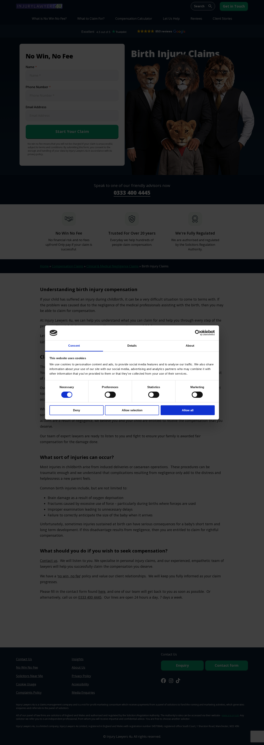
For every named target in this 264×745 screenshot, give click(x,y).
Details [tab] (132, 345)
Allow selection (132, 410)
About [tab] (190, 345)
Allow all (187, 410)
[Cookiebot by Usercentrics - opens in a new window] (198, 333)
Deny (76, 410)
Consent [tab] (74, 345)
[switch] (110, 395)
